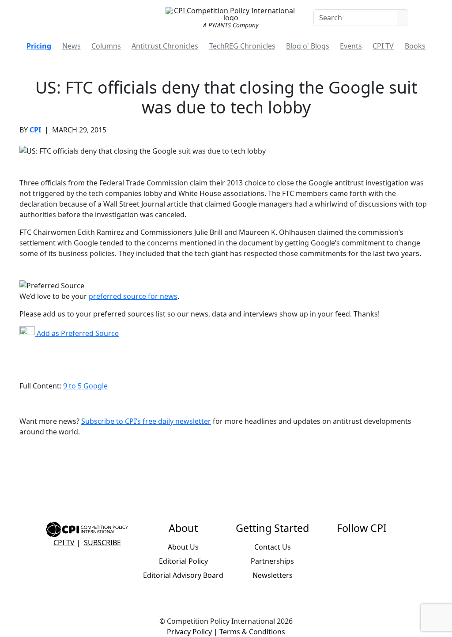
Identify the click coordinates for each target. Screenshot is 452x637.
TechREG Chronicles (242, 46)
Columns (106, 46)
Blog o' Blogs (307, 46)
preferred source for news (133, 296)
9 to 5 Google (85, 386)
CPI (35, 130)
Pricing (38, 46)
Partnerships (272, 561)
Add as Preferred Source (77, 333)
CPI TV (383, 46)
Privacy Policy (189, 632)
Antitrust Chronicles (165, 46)
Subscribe (102, 542)
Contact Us (272, 547)
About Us (183, 547)
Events (351, 46)
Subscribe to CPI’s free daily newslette (144, 421)
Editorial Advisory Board (183, 575)
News (71, 46)
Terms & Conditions (252, 632)
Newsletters (272, 575)
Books (415, 46)
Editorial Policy (183, 561)
